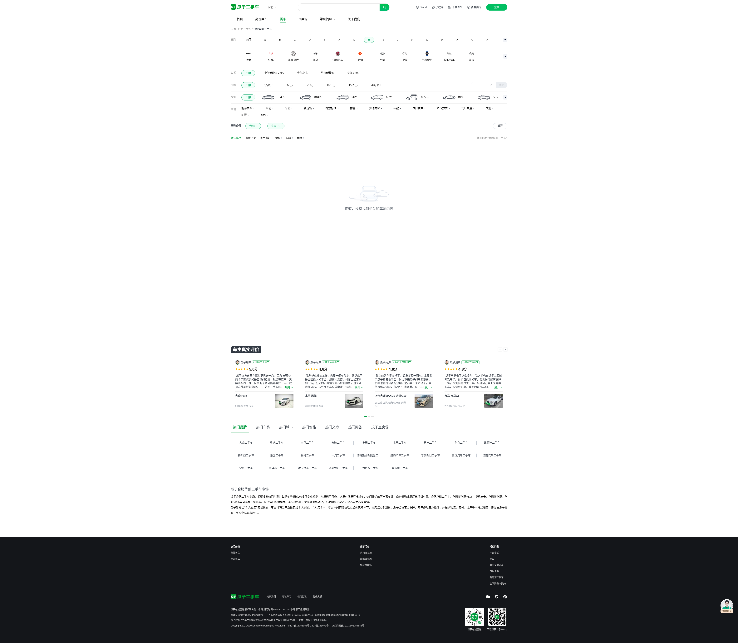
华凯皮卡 (302, 72)
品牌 (233, 39)
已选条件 (236, 125)
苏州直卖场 (366, 553)
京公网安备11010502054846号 (348, 625)
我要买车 (235, 553)
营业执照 (317, 596)
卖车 (492, 559)
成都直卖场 (366, 559)
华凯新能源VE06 (274, 72)
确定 (501, 85)
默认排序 (236, 138)
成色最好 (265, 138)
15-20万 (353, 85)
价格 (233, 85)
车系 (233, 72)
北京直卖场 (366, 565)
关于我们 (271, 596)
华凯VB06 (353, 72)
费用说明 (494, 571)
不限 (248, 73)
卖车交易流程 (497, 565)
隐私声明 (286, 596)
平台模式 (494, 553)
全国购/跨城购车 (498, 583)
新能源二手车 (497, 577)
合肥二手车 (244, 29)
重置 (500, 125)
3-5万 (290, 85)
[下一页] (505, 349)
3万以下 (268, 85)
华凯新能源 (327, 72)
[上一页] (500, 349)
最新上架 (250, 138)
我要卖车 (235, 559)
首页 (233, 29)
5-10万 (310, 85)
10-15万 (331, 85)
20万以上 (376, 85)
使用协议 (302, 596)
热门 (248, 39)
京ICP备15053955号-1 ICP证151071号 (308, 625)
